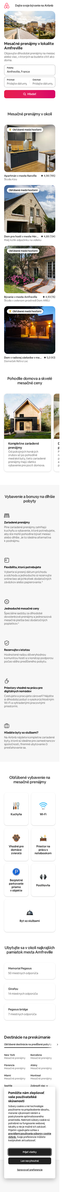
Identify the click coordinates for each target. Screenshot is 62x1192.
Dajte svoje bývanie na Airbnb (34, 5)
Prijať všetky (30, 1152)
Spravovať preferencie (30, 1169)
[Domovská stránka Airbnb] (6, 5)
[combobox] (30, 72)
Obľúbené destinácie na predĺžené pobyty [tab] (28, 1044)
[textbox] (17, 84)
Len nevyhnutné (30, 1160)
